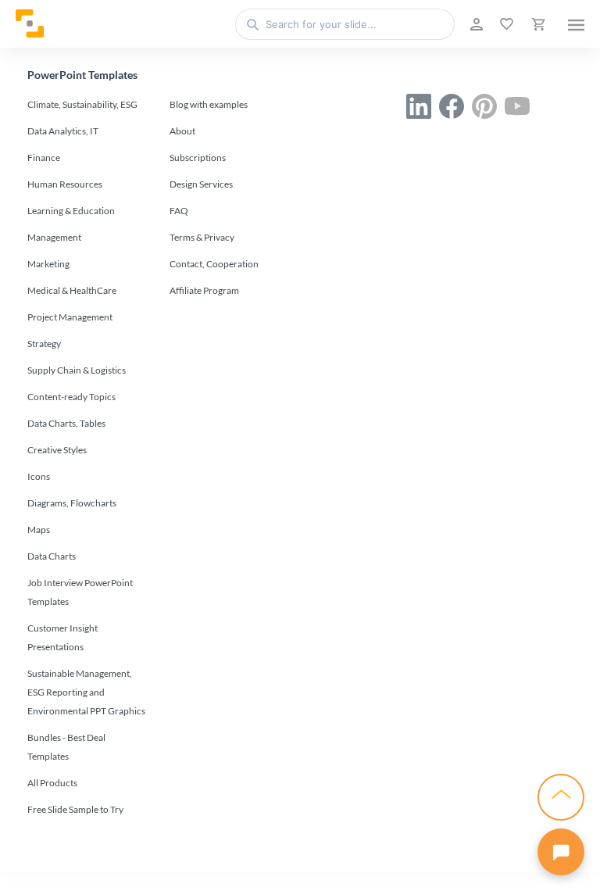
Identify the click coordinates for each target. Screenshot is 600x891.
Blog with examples (209, 104)
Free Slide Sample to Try (75, 809)
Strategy (44, 343)
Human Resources (64, 184)
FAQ (179, 210)
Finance (43, 157)
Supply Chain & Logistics (76, 370)
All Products (52, 783)
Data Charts (51, 556)
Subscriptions (198, 157)
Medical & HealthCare (71, 290)
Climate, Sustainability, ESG (82, 104)
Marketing (48, 264)
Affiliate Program (204, 290)
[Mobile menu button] (576, 24)
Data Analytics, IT (62, 131)
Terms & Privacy (202, 237)
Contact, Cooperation (214, 264)
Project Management (69, 317)
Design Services (201, 184)
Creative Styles (57, 450)
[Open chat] (561, 851)
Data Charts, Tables (66, 423)
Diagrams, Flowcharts (71, 503)
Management (54, 237)
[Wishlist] (505, 24)
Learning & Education (71, 210)
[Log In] (475, 24)
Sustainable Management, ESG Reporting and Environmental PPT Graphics (86, 692)
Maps (38, 529)
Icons (38, 476)
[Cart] (536, 24)
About (182, 131)
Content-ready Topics (71, 397)
